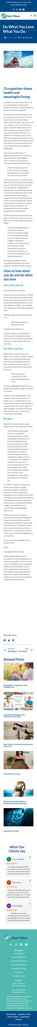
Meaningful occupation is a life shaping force (15, 686)
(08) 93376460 (21, 5)
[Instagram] (16, 9)
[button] (5, 640)
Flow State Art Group (12, 774)
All (21, 37)
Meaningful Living (27, 37)
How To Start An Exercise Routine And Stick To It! (18, 745)
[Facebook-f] (13, 9)
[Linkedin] (20, 9)
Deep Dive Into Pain (11, 831)
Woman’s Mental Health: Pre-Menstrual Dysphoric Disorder (15, 802)
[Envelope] (23, 9)
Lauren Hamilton (18, 859)
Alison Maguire (17, 906)
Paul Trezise (16, 882)
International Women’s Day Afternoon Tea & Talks (14, 716)
